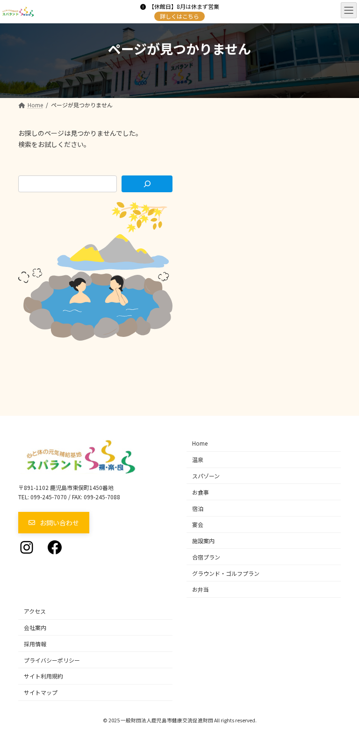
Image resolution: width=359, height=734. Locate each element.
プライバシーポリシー (52, 660)
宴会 (197, 524)
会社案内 (35, 627)
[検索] (147, 183)
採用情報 (35, 644)
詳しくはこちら (179, 16)
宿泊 (197, 508)
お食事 (200, 492)
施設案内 (203, 541)
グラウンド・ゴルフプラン (225, 573)
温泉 (197, 459)
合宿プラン (206, 557)
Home (200, 443)
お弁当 (200, 589)
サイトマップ (40, 692)
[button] (53, 522)
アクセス (35, 611)
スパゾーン (206, 476)
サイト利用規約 (43, 676)
